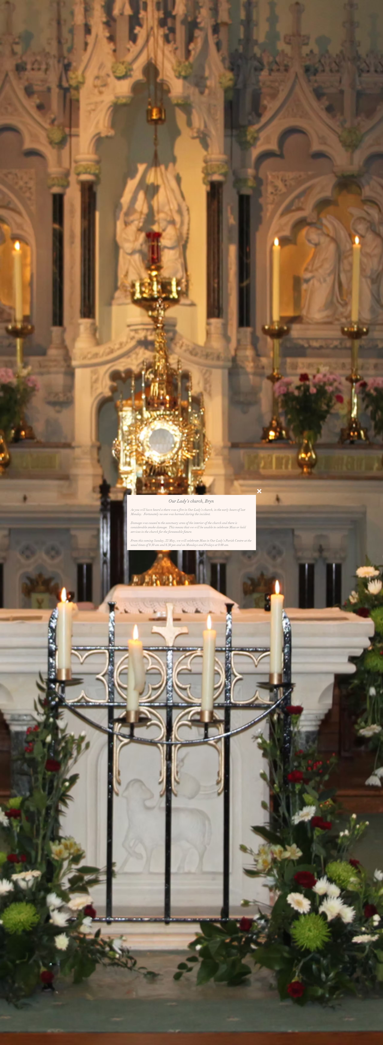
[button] (259, 491)
